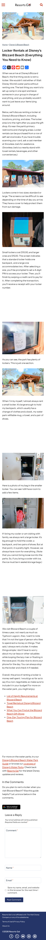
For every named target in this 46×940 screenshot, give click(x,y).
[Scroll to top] (43, 934)
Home (5, 45)
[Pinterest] (29, 936)
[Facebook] (11, 936)
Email (9, 880)
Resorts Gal (13, 770)
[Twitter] (17, 936)
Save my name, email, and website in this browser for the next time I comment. (23, 890)
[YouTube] (23, 936)
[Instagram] (35, 936)
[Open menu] (3, 5)
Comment (12, 830)
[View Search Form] (40, 4)
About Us (5, 926)
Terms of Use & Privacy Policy (13, 922)
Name (10, 868)
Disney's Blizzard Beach (19, 45)
